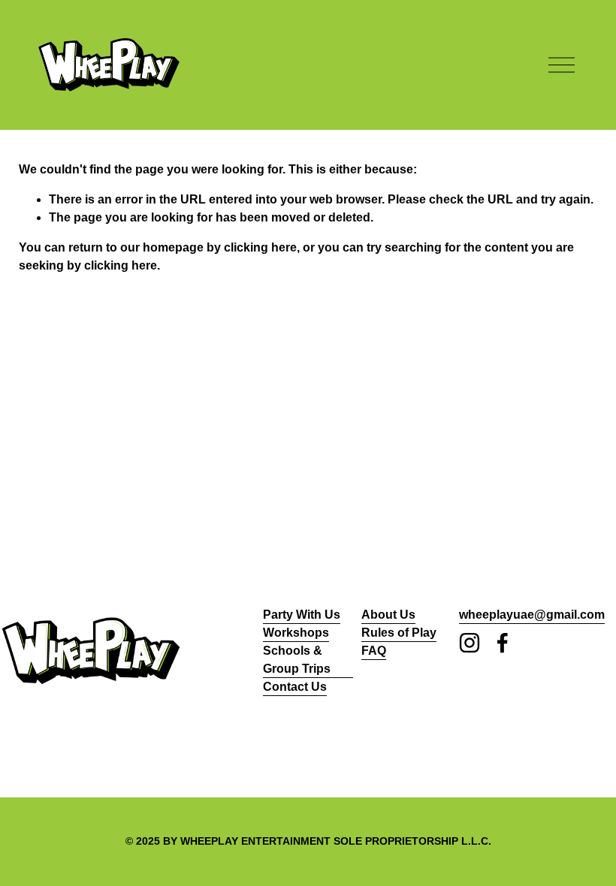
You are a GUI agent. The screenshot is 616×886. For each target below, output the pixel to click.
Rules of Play (398, 632)
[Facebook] (502, 642)
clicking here (260, 247)
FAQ (373, 650)
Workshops (296, 632)
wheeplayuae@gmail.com (532, 614)
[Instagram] (469, 642)
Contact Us (295, 686)
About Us (388, 614)
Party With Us (301, 614)
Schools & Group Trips (297, 659)
